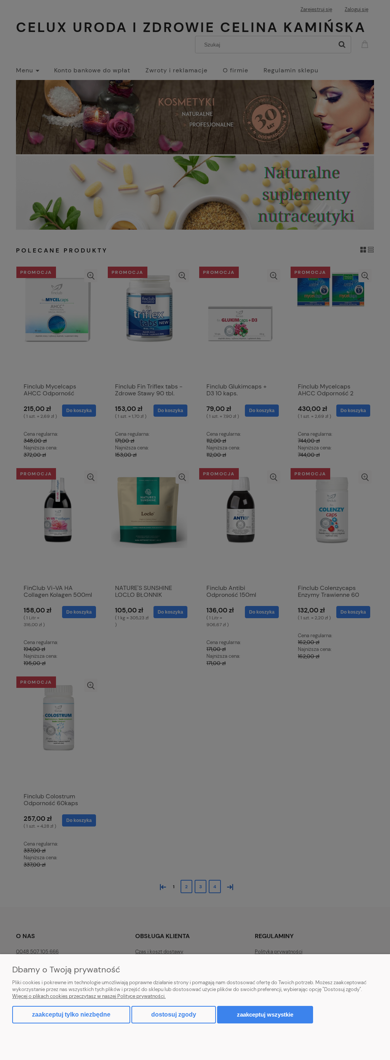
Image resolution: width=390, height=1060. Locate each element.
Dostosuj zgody (173, 1014)
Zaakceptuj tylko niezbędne (71, 1014)
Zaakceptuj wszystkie (265, 1014)
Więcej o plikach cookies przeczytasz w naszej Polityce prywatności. (89, 996)
